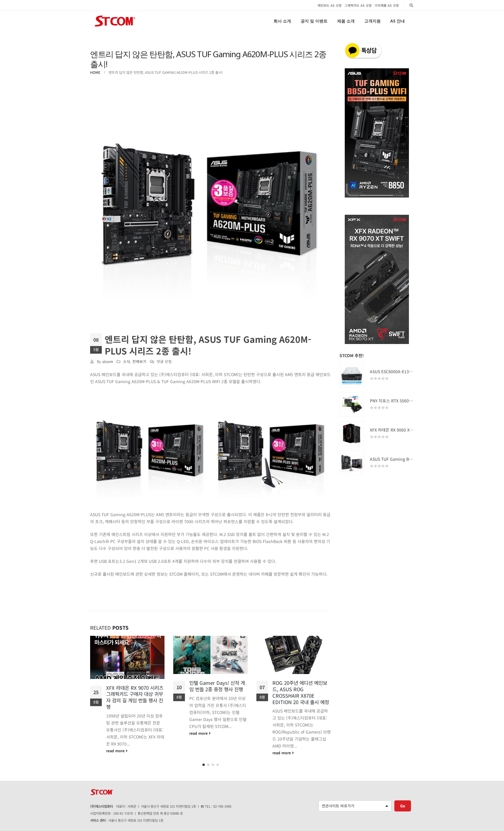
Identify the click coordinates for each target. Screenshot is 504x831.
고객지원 (372, 21)
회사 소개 (282, 21)
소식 (126, 361)
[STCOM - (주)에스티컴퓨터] (115, 21)
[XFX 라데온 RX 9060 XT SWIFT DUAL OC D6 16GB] (352, 433)
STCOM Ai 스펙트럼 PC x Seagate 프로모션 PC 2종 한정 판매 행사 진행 (299, 689)
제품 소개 (346, 21)
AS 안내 (397, 21)
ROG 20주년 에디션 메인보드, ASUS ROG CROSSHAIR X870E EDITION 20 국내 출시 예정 (217, 692)
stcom (107, 361)
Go (402, 806)
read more (116, 733)
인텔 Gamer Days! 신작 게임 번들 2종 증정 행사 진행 (134, 686)
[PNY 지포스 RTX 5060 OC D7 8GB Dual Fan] (352, 404)
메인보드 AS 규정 (330, 5)
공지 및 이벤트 (314, 21)
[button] (203, 764)
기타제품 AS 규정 (386, 5)
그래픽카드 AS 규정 (358, 5)
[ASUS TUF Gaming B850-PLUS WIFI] (352, 463)
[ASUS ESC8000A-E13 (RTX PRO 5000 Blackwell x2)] (352, 375)
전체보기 (139, 361)
